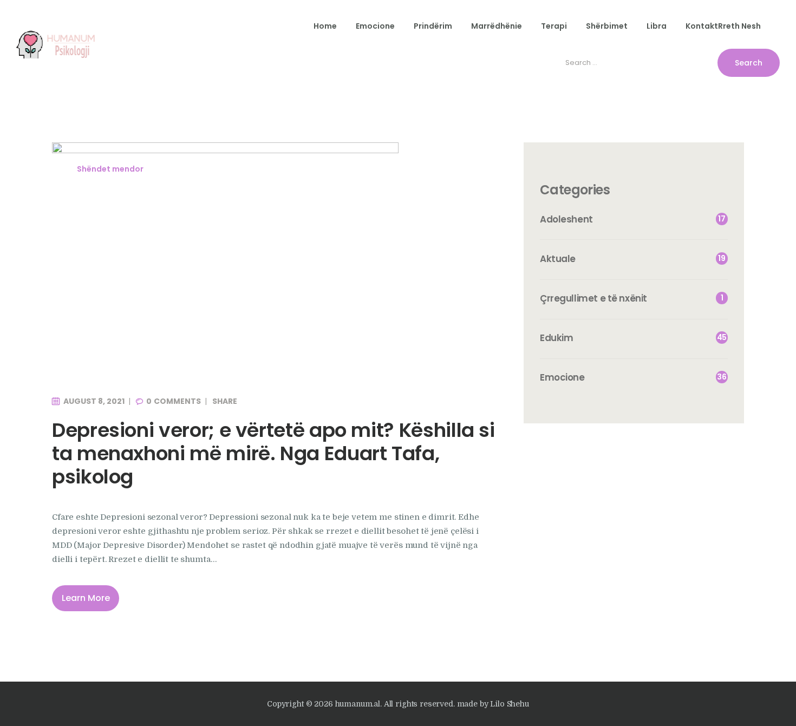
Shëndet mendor (110, 168)
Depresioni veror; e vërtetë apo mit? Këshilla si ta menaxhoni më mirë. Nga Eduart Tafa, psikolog (273, 453)
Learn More (86, 598)
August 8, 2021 (94, 401)
